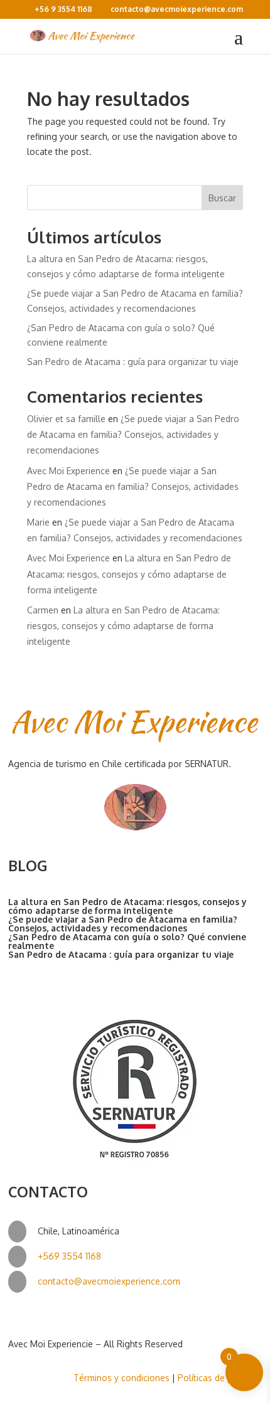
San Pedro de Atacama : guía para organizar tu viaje (133, 361)
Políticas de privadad (220, 1377)
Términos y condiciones (121, 1377)
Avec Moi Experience (68, 470)
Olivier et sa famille (66, 418)
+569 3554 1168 (69, 1256)
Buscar (222, 198)
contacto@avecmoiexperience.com (109, 1281)
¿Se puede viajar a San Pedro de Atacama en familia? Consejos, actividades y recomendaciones (133, 434)
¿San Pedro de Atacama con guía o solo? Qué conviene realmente (127, 941)
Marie (38, 522)
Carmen (42, 610)
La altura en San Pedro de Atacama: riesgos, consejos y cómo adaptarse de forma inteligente (129, 574)
